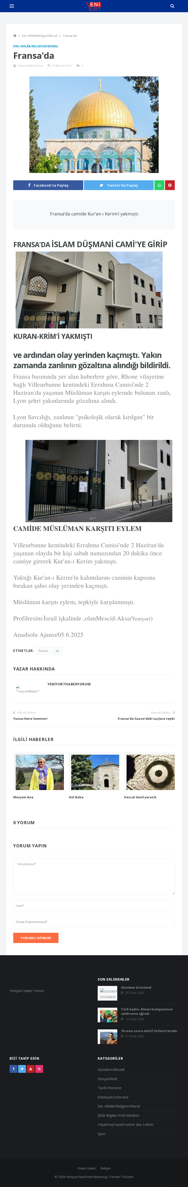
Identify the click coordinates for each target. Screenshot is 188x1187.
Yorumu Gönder (36, 938)
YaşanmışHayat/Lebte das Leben (125, 1124)
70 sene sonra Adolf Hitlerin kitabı (149, 1031)
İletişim (105, 1168)
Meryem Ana (23, 797)
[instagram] (39, 1069)
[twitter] (22, 1069)
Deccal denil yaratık (140, 797)
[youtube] (31, 1069)
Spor (102, 1133)
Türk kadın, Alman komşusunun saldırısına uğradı (147, 1011)
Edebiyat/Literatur (113, 1097)
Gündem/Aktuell (111, 1069)
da (57, 651)
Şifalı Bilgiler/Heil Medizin (118, 1115)
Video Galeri (87, 1168)
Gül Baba (76, 797)
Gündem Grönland (136, 987)
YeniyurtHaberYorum (30, 65)
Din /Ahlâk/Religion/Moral (39, 36)
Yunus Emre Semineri (30, 718)
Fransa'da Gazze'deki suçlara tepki (146, 718)
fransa (43, 651)
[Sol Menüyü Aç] (12, 6)
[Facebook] (13, 1069)
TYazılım (127, 1177)
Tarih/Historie (109, 1087)
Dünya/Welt (108, 1078)
